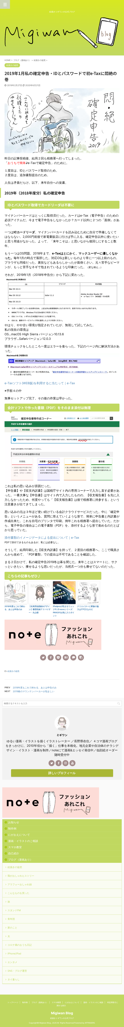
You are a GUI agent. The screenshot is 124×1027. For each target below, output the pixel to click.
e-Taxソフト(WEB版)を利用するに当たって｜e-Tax (40, 383)
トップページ (12, 1002)
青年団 (11, 918)
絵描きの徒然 (13, 671)
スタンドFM (14, 910)
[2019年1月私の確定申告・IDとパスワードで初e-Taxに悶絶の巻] (66, 657)
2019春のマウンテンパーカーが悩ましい (33, 691)
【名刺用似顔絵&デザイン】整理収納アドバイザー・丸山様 (39, 609)
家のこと (12, 927)
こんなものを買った (18, 893)
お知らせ (13, 822)
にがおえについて (19, 834)
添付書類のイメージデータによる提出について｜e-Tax (42, 537)
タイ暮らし (14, 979)
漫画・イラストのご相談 (23, 841)
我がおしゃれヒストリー (21, 875)
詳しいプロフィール (62, 773)
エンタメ (12, 962)
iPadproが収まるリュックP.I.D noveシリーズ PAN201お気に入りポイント (63, 611)
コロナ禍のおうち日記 (20, 944)
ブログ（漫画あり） (20, 859)
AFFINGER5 (90, 1023)
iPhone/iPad (14, 953)
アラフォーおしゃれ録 (20, 884)
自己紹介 (13, 853)
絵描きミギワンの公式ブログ (62, 1018)
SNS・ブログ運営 (17, 970)
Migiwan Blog (62, 1013)
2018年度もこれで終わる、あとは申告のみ (15, 608)
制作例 (12, 828)
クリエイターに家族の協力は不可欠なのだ (88, 608)
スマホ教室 (15, 847)
